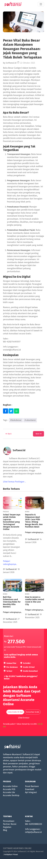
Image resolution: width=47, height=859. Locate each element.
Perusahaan (8, 821)
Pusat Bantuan (32, 786)
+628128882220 (35, 824)
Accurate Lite (9, 792)
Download (29, 789)
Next (38, 434)
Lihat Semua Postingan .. (14, 481)
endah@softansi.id (12, 350)
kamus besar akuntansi (9, 806)
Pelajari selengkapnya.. (10, 562)
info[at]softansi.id (33, 832)
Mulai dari (8, 636)
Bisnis (27, 512)
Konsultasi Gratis (32, 712)
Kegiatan (7, 827)
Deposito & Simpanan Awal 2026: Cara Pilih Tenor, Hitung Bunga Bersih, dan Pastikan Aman (34, 520)
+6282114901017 (13, 341)
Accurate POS (9, 789)
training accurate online (11, 800)
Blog (5, 830)
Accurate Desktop (11, 795)
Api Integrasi (31, 792)
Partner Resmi (9, 824)
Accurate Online (10, 786)
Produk (6, 512)
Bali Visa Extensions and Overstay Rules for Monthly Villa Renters (12, 602)
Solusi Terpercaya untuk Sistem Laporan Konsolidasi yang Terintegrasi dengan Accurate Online (11, 521)
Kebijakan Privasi (11, 854)
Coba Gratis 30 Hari (15, 712)
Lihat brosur (23, 717)
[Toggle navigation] (41, 4)
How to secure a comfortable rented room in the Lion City (34, 601)
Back (9, 434)
